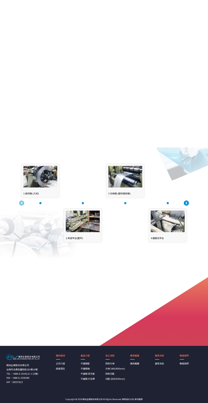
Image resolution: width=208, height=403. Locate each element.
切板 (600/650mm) (115, 378)
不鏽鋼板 (85, 363)
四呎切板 (109, 373)
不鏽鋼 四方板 (88, 373)
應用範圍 (134, 363)
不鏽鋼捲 (85, 368)
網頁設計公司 (128, 399)
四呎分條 (109, 363)
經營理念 (60, 368)
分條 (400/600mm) (115, 368)
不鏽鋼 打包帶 (88, 378)
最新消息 (159, 363)
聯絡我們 (184, 363)
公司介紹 (60, 363)
